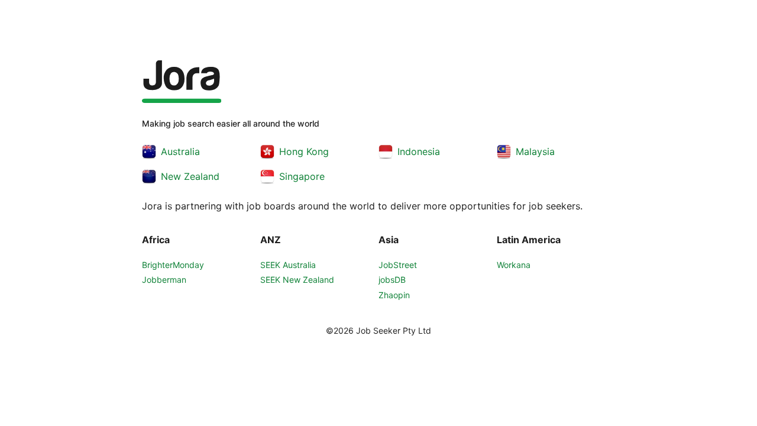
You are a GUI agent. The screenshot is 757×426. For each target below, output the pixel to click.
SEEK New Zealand (297, 280)
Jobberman (164, 280)
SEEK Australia (288, 265)
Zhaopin (394, 295)
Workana (513, 265)
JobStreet (397, 265)
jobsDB (392, 280)
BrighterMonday (173, 265)
